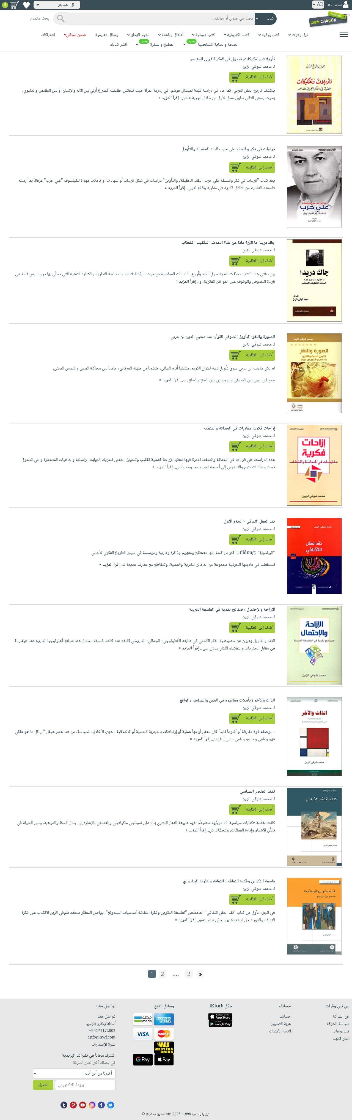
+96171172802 (102, 1031)
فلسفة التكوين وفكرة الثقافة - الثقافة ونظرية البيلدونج (229, 881)
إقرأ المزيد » (168, 98)
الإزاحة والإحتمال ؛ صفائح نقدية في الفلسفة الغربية (232, 609)
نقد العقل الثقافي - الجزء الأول (249, 521)
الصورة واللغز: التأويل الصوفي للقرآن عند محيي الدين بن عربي (222, 337)
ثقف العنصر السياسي (257, 791)
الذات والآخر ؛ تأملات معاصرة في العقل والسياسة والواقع (227, 700)
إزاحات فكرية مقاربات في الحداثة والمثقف (239, 428)
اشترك (43, 1085)
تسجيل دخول (333, 5)
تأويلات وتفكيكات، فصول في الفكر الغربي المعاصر (232, 59)
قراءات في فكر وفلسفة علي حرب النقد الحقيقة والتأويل (228, 149)
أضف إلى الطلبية (259, 77)
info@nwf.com (102, 1037)
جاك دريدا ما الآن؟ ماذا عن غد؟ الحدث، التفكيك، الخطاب (228, 243)
